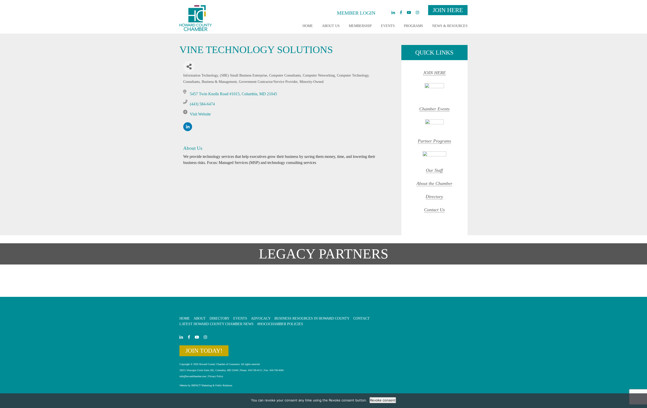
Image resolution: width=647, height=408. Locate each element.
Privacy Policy (215, 376)
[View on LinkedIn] (187, 130)
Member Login (356, 13)
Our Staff (434, 170)
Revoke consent (383, 400)
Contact (361, 318)
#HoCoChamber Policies (280, 324)
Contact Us (434, 209)
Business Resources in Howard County (312, 318)
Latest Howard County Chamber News (216, 324)
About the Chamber (434, 183)
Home (308, 26)
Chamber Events (434, 108)
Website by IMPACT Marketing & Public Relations (205, 385)
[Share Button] (189, 66)
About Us (331, 26)
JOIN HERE (434, 72)
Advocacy (261, 318)
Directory (434, 196)
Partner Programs (434, 140)
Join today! (204, 350)
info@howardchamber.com (192, 376)
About (200, 318)
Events (388, 26)
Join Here (448, 10)
